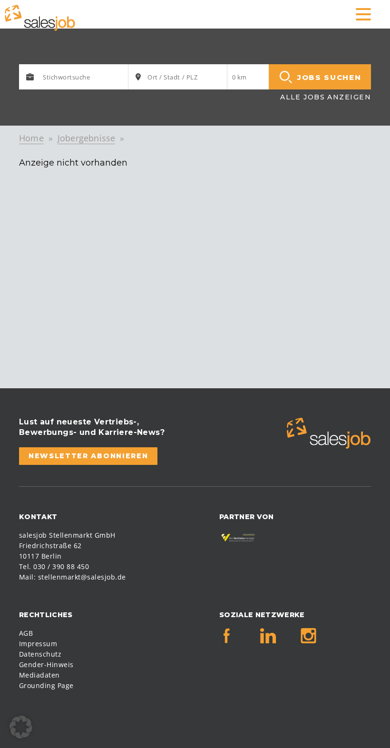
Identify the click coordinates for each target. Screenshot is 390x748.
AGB (26, 633)
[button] (21, 727)
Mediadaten (39, 674)
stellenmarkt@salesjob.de (82, 576)
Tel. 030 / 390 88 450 (54, 566)
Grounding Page (46, 685)
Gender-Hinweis (46, 664)
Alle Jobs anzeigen (325, 97)
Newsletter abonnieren (88, 456)
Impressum (38, 643)
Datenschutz (40, 654)
